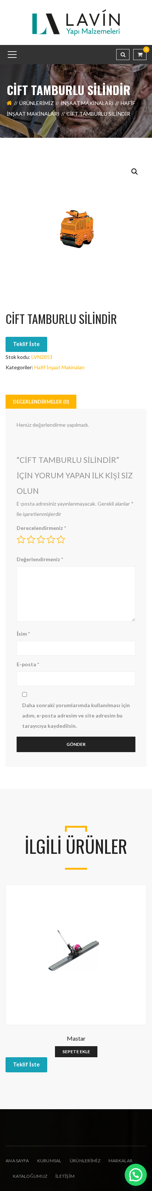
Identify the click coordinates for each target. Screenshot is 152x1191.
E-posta (28, 664)
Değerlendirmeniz (40, 559)
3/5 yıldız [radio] (41, 539)
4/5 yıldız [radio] (50, 539)
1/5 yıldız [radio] (21, 539)
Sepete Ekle (76, 1051)
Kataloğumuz (30, 1176)
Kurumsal (49, 1160)
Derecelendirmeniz (41, 528)
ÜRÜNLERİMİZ (85, 1160)
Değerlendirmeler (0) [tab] (41, 402)
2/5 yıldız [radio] (31, 539)
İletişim (65, 1176)
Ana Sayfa (17, 1160)
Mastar (76, 1038)
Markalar (120, 1160)
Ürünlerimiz (36, 103)
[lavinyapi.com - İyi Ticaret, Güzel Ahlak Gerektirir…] (76, 22)
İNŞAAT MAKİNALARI (87, 103)
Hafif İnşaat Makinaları (59, 367)
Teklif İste (26, 343)
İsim (23, 634)
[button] (134, 171)
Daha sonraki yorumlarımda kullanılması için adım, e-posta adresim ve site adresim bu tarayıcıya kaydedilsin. (76, 715)
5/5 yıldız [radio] (60, 539)
